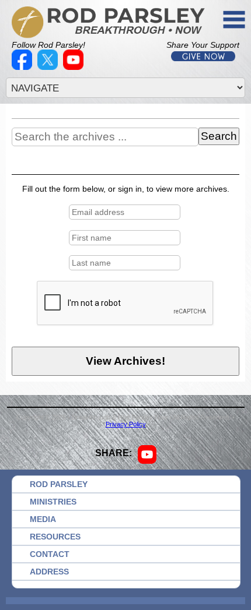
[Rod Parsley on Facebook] (23, 67)
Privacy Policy (126, 424)
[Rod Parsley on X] (49, 67)
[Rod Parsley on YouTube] (74, 67)
